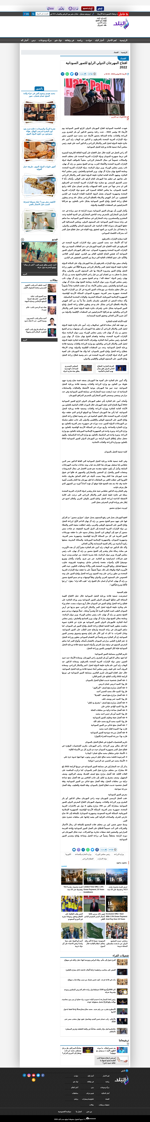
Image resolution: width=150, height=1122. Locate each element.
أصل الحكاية (105, 1093)
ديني (33, 40)
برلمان (76, 1099)
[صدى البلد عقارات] (61, 8)
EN (27, 14)
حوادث (89, 40)
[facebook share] (76, 74)
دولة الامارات (102, 859)
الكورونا (68, 854)
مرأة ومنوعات (45, 40)
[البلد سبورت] (87, 8)
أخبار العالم (23, 40)
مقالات (91, 1105)
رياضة (80, 40)
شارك (82, 74)
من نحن (89, 1111)
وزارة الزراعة (119, 854)
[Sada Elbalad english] (50, 8)
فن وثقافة (69, 40)
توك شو (58, 40)
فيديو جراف (90, 1093)
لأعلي (123, 1071)
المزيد (25, 274)
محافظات (75, 1093)
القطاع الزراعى (87, 859)
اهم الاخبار (112, 40)
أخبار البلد (99, 40)
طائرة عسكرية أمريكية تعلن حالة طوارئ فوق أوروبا (69, 14)
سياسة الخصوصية (64, 1111)
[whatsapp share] (67, 74)
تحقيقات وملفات (104, 1105)
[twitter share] (72, 74)
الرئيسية (123, 40)
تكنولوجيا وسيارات (88, 1099)
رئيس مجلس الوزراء (102, 854)
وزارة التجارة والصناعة (83, 854)
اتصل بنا (79, 1111)
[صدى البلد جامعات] (73, 8)
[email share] (62, 74)
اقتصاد (116, 52)
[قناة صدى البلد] (100, 8)
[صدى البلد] (121, 23)
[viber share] (78, 849)
